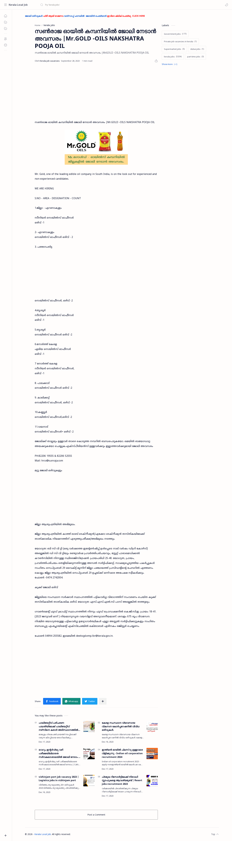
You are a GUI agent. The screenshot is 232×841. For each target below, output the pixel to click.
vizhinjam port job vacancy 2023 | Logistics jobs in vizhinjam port (59, 778)
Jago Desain (91, 834)
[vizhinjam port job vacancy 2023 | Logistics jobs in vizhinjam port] (89, 780)
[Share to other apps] (103, 701)
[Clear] (90, 4)
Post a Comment (96, 814)
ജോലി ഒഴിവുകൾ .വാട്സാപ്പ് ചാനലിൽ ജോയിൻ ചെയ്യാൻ (85, 15)
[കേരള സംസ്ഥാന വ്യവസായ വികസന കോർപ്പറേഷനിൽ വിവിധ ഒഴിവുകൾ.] (152, 726)
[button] (226, 4)
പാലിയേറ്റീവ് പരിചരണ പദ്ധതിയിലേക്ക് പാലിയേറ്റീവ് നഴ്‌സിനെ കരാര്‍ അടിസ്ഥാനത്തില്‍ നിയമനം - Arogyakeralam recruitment (58, 726)
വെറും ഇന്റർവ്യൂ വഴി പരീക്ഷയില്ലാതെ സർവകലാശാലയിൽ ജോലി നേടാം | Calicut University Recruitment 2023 (59, 753)
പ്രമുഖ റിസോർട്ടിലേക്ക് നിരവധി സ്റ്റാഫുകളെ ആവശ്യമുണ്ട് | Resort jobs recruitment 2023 (122, 780)
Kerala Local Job (18, 4)
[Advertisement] (96, 91)
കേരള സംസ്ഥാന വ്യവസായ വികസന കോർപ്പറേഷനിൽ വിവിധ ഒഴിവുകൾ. (121, 726)
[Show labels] (170, 64)
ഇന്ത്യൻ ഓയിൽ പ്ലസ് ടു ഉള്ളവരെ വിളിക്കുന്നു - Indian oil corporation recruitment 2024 (122, 753)
